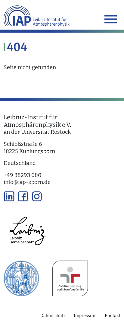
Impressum (85, 315)
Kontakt (112, 315)
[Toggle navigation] (110, 19)
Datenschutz (53, 315)
